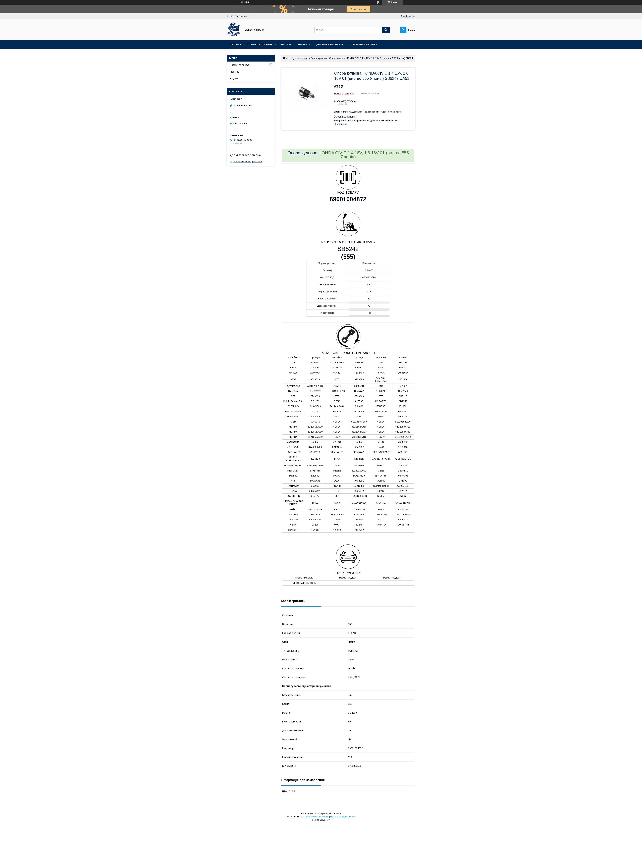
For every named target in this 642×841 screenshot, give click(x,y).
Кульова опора (300, 58)
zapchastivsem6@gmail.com (247, 161)
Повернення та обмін (363, 44)
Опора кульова (318, 58)
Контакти (304, 44)
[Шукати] (386, 30)
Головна (235, 44)
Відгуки (234, 78)
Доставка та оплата (329, 44)
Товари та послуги (259, 44)
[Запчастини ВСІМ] (234, 35)
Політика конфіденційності (343, 817)
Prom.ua (337, 814)
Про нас (286, 44)
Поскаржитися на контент (317, 817)
